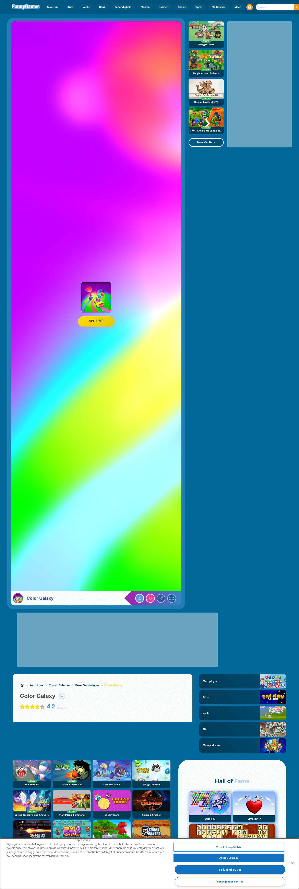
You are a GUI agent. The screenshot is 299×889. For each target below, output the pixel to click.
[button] (249, 7)
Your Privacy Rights (228, 847)
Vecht (86, 7)
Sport (198, 7)
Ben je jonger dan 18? (230, 881)
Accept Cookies (228, 857)
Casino (182, 7)
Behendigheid (123, 7)
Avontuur (52, 7)
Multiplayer (218, 7)
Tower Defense (59, 685)
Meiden (145, 7)
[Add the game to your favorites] (62, 696)
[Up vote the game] (139, 598)
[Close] (292, 862)
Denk (102, 7)
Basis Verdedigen (87, 685)
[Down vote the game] (150, 598)
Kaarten (163, 7)
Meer (238, 7)
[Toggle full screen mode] (171, 598)
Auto (70, 7)
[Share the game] (161, 598)
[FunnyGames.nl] (22, 685)
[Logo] (26, 7)
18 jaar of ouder (230, 869)
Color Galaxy (113, 685)
